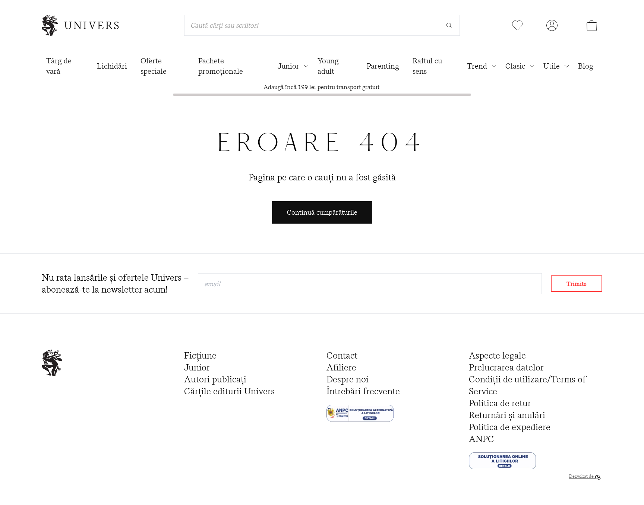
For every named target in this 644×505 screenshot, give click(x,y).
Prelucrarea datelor (506, 367)
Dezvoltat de (582, 476)
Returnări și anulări (507, 415)
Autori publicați (215, 379)
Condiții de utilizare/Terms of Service (527, 385)
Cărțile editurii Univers (229, 391)
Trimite (576, 283)
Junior (197, 367)
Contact (341, 355)
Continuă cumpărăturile (322, 212)
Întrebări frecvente (363, 391)
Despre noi (347, 379)
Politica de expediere (509, 426)
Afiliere (341, 367)
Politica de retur (500, 403)
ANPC (481, 438)
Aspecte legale (497, 355)
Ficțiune (200, 355)
